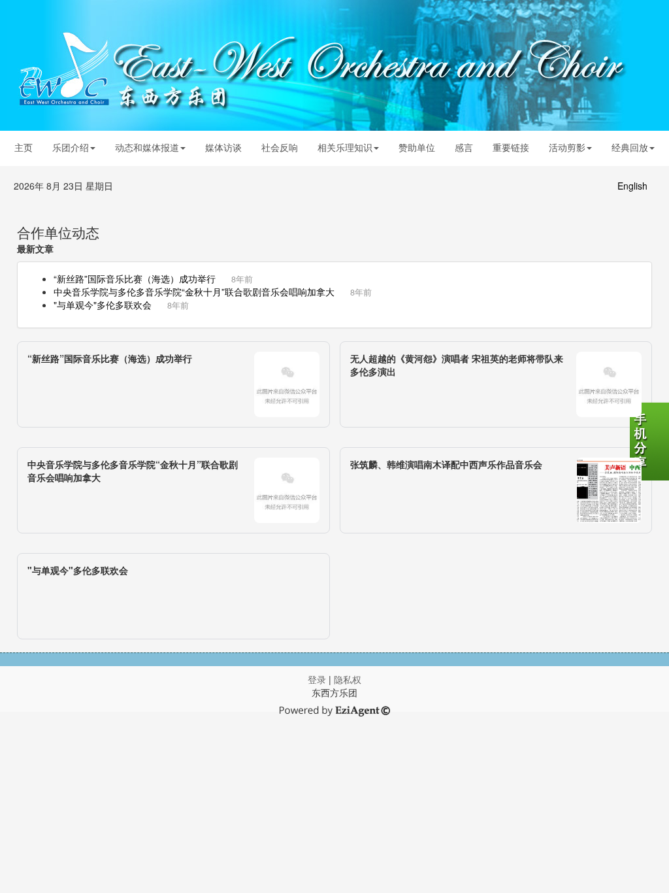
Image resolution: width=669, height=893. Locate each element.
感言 (464, 147)
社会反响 (279, 147)
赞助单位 (417, 147)
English (632, 185)
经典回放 (630, 147)
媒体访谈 (223, 147)
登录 (317, 679)
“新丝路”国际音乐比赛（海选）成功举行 (135, 278)
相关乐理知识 (345, 147)
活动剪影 (567, 147)
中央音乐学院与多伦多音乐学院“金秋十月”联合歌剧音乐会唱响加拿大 (194, 291)
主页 (23, 147)
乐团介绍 (70, 147)
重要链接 (511, 147)
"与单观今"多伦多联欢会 (103, 304)
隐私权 (347, 679)
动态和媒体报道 (147, 147)
